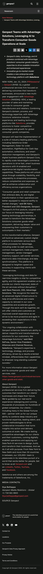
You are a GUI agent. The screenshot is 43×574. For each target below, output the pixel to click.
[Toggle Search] (31, 4)
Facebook (10, 470)
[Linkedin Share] (30, 50)
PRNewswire (33, 81)
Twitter (17, 467)
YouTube (25, 467)
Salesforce (20, 123)
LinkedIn (9, 467)
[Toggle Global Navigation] (37, 4)
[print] (38, 50)
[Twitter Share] (26, 50)
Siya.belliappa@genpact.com (15, 496)
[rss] (18, 50)
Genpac (7, 84)
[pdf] (15, 50)
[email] (22, 50)
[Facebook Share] (34, 50)
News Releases (7, 18)
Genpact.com (22, 464)
